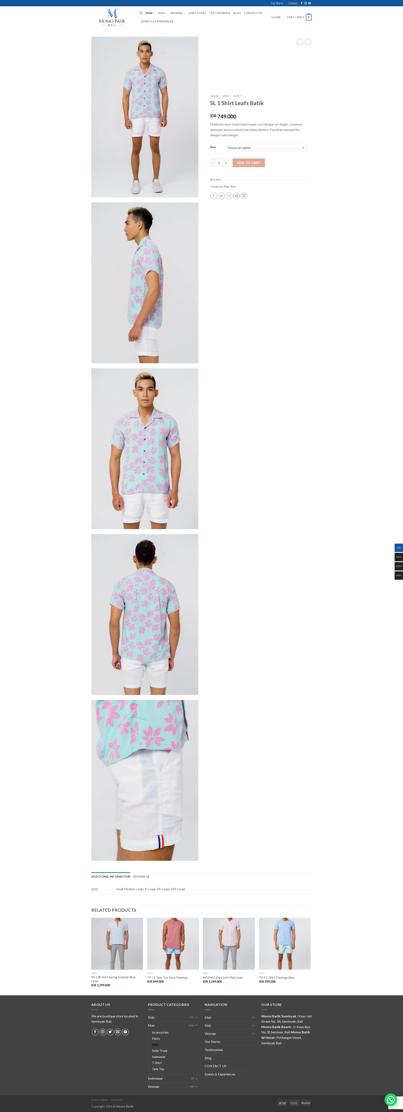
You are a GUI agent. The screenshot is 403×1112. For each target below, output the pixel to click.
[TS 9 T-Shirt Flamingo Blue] (285, 944)
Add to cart (249, 163)
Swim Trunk (159, 1051)
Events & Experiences (157, 21)
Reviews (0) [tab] (141, 876)
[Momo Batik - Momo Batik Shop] (112, 17)
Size (213, 147)
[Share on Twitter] (221, 196)
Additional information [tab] (110, 876)
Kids (161, 13)
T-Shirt (157, 1063)
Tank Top (158, 1069)
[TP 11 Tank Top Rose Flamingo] (173, 944)
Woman (176, 13)
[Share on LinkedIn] (244, 196)
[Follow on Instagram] (305, 3)
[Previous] (91, 956)
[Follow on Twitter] (110, 1032)
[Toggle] (196, 1017)
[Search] (141, 13)
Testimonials (219, 13)
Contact (292, 3)
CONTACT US (253, 13)
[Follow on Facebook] (301, 3)
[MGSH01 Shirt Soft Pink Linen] (229, 944)
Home (214, 96)
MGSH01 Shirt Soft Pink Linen (223, 977)
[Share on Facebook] (213, 196)
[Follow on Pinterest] (125, 1032)
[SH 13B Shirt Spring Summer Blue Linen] (117, 944)
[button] (391, 1100)
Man (149, 13)
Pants (156, 1038)
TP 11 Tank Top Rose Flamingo (167, 977)
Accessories (160, 1032)
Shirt (237, 96)
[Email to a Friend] (228, 196)
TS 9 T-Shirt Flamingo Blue (276, 977)
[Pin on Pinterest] (236, 196)
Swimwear (159, 1057)
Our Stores (277, 3)
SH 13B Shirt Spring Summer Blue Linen (113, 979)
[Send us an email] (309, 3)
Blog (237, 13)
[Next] (310, 956)
